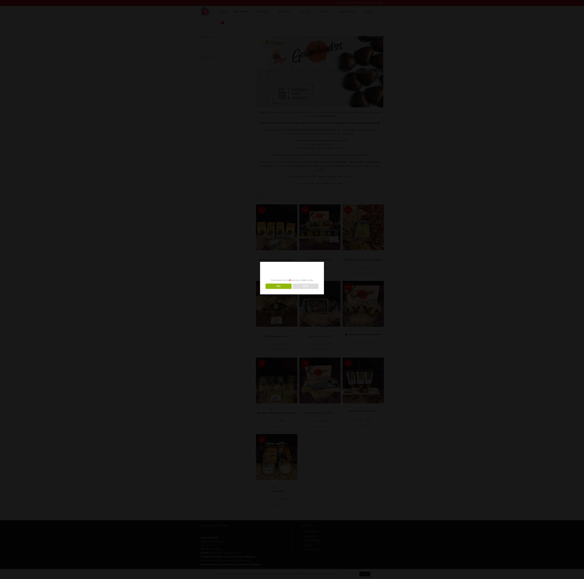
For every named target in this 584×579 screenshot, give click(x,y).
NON (305, 286)
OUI (278, 286)
